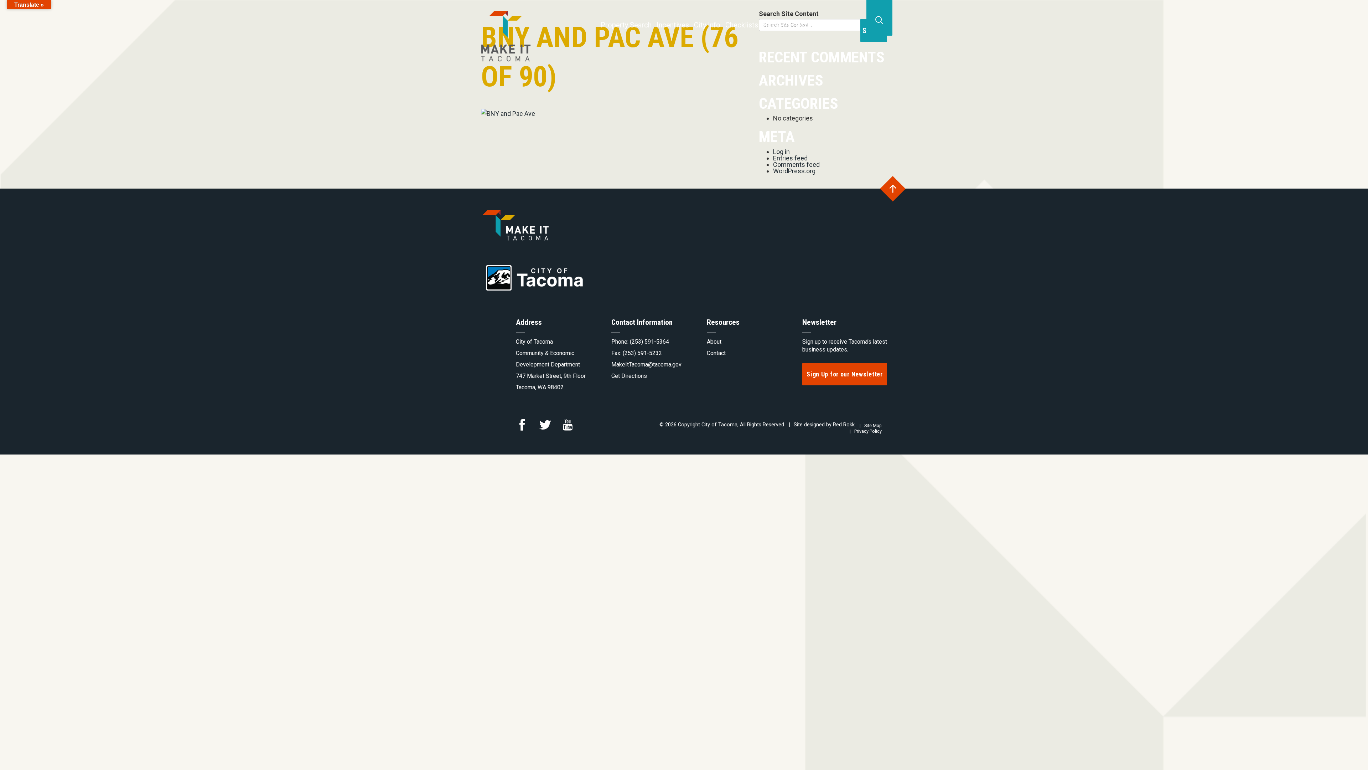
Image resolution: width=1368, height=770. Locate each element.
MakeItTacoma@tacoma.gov (646, 364)
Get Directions (629, 376)
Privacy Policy (868, 431)
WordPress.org (794, 171)
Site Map (873, 425)
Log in (781, 151)
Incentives (673, 25)
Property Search (626, 25)
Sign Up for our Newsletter (845, 374)
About (714, 341)
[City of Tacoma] (506, 31)
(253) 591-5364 (649, 341)
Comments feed (796, 164)
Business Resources (795, 25)
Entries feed (790, 158)
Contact (844, 25)
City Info (707, 25)
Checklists (741, 25)
